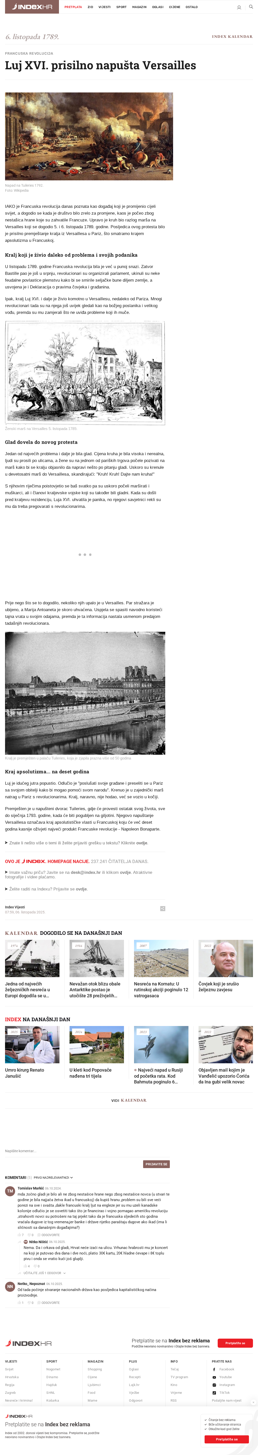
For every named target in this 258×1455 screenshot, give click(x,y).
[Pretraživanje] (249, 7)
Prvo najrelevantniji (51, 1177)
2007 (142, 945)
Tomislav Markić (31, 1188)
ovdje (125, 872)
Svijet (9, 1369)
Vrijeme (176, 1393)
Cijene (174, 7)
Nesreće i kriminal (19, 1400)
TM (10, 1191)
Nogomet (53, 1369)
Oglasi (158, 7)
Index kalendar (232, 36)
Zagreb (10, 1393)
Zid (90, 7)
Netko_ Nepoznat (31, 1284)
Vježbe (134, 1393)
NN (25, 1242)
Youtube (225, 1377)
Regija (9, 1385)
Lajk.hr (134, 1385)
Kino (174, 1385)
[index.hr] (32, 7)
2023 (142, 1032)
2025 (13, 1032)
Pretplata (73, 7)
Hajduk (51, 1385)
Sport (121, 7)
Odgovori (135, 1400)
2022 (207, 945)
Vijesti (105, 7)
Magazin (95, 1361)
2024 (78, 1032)
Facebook (226, 1369)
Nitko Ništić (38, 1242)
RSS (174, 1400)
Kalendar (21, 933)
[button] (11, 957)
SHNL (50, 1393)
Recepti (135, 1377)
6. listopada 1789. (32, 36)
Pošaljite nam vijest (227, 1400)
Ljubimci (94, 1385)
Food (91, 1393)
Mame (92, 1400)
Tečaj (175, 1369)
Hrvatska (12, 1377)
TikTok (224, 1393)
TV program (179, 1377)
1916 (78, 945)
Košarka (52, 1400)
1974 (13, 945)
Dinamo (52, 1377)
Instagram (227, 1385)
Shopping (95, 1369)
